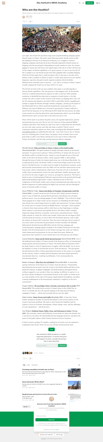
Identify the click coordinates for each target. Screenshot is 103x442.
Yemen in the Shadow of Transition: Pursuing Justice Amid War (59, 191)
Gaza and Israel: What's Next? (33, 382)
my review (46, 198)
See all (25, 406)
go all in (74, 101)
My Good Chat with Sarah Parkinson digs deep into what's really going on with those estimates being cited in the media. (44, 372)
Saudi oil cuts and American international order (39, 394)
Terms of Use (59, 423)
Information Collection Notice (51, 425)
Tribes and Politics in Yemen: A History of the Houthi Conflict (53, 148)
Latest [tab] (28, 365)
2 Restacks (41, 353)
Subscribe (90, 3)
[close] (67, 397)
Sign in (98, 3)
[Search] (79, 2)
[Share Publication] (83, 2)
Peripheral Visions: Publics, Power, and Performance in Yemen (51, 311)
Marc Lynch (29, 16)
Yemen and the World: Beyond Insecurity (48, 239)
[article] (51, 373)
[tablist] (30, 365)
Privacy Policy (63, 425)
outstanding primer (28, 132)
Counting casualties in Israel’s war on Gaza (38, 369)
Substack (43, 438)
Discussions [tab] (35, 365)
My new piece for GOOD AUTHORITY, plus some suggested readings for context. (42, 385)
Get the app (59, 434)
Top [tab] (24, 365)
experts (24, 68)
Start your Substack (47, 434)
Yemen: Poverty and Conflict (42, 297)
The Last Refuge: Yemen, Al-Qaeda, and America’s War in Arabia (55, 286)
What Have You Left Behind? (45, 262)
